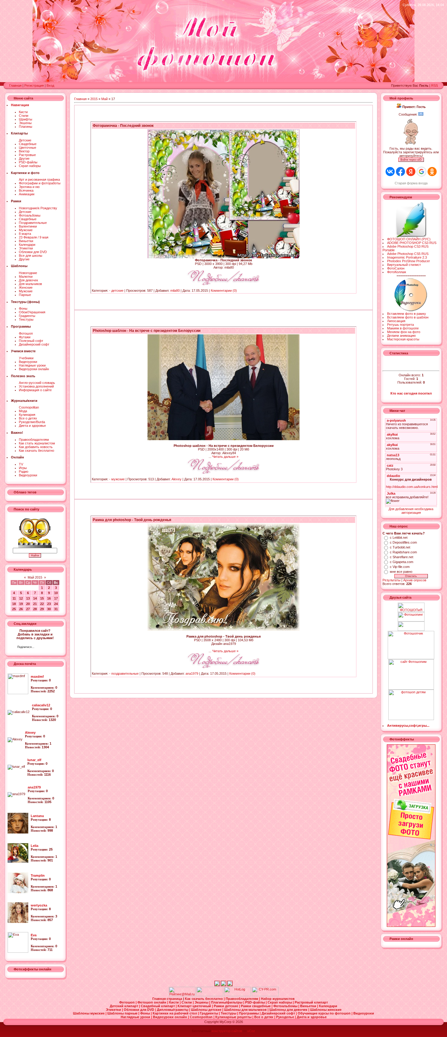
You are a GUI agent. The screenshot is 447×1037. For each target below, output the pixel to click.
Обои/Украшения (32, 312)
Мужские (26, 230)
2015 (94, 99)
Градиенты (27, 316)
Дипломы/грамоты (173, 1009)
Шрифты (25, 119)
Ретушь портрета (400, 324)
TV (21, 464)
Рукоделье (285, 1017)
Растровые (27, 155)
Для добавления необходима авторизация (411, 510)
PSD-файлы (28, 162)
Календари (27, 244)
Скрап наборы (30, 166)
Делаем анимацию (401, 335)
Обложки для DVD (33, 252)
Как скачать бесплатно (36, 450)
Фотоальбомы (29, 215)
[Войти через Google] (421, 171)
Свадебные (27, 144)
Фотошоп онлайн (152, 1002)
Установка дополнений (36, 386)
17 (56, 598)
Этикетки (26, 248)
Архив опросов (414, 580)
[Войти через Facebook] (400, 171)
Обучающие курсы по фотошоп (325, 1013)
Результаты (391, 580)
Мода (23, 411)
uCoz (251, 1031)
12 (21, 598)
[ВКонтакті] (40, 648)
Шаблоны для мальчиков (246, 1009)
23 (49, 604)
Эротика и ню (29, 187)
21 (35, 604)
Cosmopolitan (29, 407)
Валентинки (28, 226)
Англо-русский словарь (37, 383)
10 (56, 593)
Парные (25, 295)
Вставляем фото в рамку (406, 313)
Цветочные (27, 147)
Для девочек (28, 280)
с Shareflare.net (401, 557)
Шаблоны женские (325, 1009)
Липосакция (396, 321)
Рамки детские (226, 1006)
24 (56, 604)
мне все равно (401, 571)
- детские (116, 290)
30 (49, 609)
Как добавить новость (36, 447)
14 (35, 598)
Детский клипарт (124, 1006)
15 (42, 598)
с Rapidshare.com (403, 552)
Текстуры (26, 319)
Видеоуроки (28, 362)
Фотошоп (26, 333)
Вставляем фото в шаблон (407, 317)
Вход (50, 85)
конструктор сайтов (227, 1031)
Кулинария (27, 414)
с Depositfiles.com (403, 542)
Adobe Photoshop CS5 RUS (407, 254)
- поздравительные (124, 673)
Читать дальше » (225, 456)
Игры (23, 468)
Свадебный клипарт (158, 1006)
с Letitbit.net (398, 537)
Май (104, 99)
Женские (26, 287)
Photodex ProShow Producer (408, 261)
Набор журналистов (278, 998)
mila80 (175, 290)
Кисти (23, 112)
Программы (249, 1013)
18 (14, 604)
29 (42, 609)
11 (14, 598)
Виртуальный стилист (404, 264)
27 (28, 609)
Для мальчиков (30, 284)
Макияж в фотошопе (403, 328)
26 (21, 609)
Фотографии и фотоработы (40, 183)
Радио (23, 471)
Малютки (26, 276)
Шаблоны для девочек (288, 1009)
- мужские (117, 479)
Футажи (24, 337)
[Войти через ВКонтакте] (390, 171)
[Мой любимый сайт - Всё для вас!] (411, 626)
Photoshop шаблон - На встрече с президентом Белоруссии (146, 331)
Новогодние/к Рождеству (38, 208)
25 (14, 609)
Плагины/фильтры (227, 1002)
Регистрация (34, 85)
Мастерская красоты (403, 339)
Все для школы (30, 255)
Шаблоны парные (122, 1013)
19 (21, 604)
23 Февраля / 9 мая (33, 237)
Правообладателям (34, 439)
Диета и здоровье (32, 425)
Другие (24, 158)
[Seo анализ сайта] (265, 995)
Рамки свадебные (256, 1006)
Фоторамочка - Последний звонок (123, 126)
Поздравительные (33, 222)
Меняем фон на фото (403, 332)
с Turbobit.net (400, 547)
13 (28, 598)
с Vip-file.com (400, 567)
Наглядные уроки (32, 365)
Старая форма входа (411, 183)
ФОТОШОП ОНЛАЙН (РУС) (409, 239)
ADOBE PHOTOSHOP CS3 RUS (411, 243)
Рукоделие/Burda (32, 422)
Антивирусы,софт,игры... (408, 725)
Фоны (23, 308)
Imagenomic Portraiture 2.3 (407, 257)
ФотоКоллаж (396, 272)
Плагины (25, 126)
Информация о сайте (35, 390)
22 (42, 604)
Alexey (177, 479)
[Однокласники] (47, 648)
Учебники (26, 358)
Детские (25, 140)
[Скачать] (223, 284)
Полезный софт (31, 341)
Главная (15, 85)
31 (56, 609)
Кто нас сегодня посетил (411, 393)
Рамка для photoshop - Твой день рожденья (132, 520)
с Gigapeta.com (401, 562)
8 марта (25, 233)
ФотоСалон (395, 268)
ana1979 (191, 673)
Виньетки (26, 241)
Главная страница (167, 998)
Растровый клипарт (311, 1002)
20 (28, 604)
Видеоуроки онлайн (34, 369)
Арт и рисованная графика (39, 179)
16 (49, 598)
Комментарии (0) (224, 290)
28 (35, 609)
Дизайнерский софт (34, 344)
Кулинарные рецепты (233, 1017)
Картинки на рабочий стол (175, 1013)
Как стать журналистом (37, 443)
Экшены (25, 123)
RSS (434, 85)
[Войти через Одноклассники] (432, 171)
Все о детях (28, 418)
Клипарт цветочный (195, 1006)
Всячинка (26, 190)
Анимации (26, 194)
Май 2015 (35, 577)
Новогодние (28, 273)
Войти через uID (411, 159)
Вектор (24, 151)
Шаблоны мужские (89, 1013)
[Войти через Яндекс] (410, 171)
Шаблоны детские (206, 1009)
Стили (23, 115)
